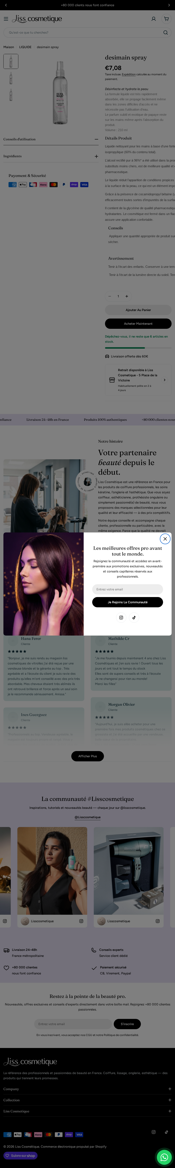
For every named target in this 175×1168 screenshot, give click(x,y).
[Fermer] (165, 539)
